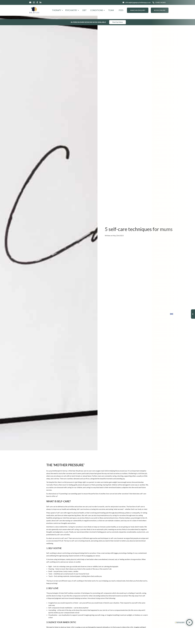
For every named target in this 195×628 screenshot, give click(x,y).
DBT (84, 10)
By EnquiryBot (180, 622)
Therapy (56, 10)
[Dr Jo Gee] (34, 10)
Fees (121, 10)
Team (111, 10)
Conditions (96, 10)
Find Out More (117, 22)
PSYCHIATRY (71, 10)
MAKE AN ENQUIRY (137, 10)
